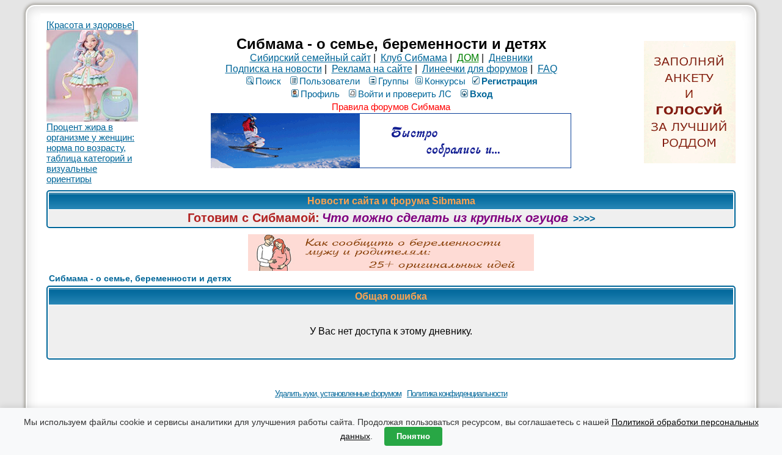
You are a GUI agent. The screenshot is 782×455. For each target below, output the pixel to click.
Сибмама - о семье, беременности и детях (140, 278)
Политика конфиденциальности (457, 393)
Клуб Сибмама (414, 58)
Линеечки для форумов (475, 69)
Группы (393, 81)
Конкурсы (445, 81)
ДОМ (468, 58)
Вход (481, 94)
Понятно (413, 436)
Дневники (511, 58)
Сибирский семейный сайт (310, 58)
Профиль (320, 94)
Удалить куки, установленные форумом (338, 393)
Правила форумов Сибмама (391, 107)
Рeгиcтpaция (509, 81)
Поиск (268, 81)
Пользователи (329, 81)
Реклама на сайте (372, 69)
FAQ (547, 69)
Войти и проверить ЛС (404, 94)
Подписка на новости (273, 69)
